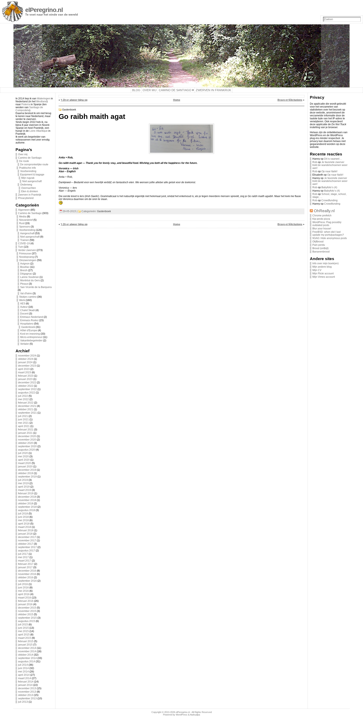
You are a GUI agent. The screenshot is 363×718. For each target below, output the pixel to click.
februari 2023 (25, 375)
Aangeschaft (27, 233)
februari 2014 (25, 681)
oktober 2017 (25, 543)
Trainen (24, 240)
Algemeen (24, 209)
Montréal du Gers (30, 280)
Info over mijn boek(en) (325, 263)
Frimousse (25, 253)
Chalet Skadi (27, 310)
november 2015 (27, 611)
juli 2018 (23, 513)
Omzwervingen (27, 260)
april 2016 (24, 594)
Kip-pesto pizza (321, 218)
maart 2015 (24, 637)
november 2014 (27, 651)
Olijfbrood (318, 241)
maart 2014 (24, 678)
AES (22, 303)
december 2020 (27, 436)
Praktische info (27, 167)
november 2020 (27, 439)
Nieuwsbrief (26, 219)
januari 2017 (25, 567)
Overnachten (28, 188)
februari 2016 (25, 601)
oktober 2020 (25, 443)
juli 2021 (23, 416)
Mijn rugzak (27, 177)
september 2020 (27, 446)
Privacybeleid (26, 198)
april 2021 (24, 426)
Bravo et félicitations (290, 100)
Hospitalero (26, 323)
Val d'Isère (26, 293)
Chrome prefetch (321, 215)
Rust (21, 223)
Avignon (25, 263)
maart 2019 (24, 490)
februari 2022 (25, 402)
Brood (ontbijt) (320, 248)
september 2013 (27, 698)
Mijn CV (316, 270)
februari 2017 (25, 564)
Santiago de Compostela (29, 109)
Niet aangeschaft (32, 181)
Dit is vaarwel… (333, 158)
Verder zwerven (27, 250)
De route (24, 161)
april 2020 (24, 459)
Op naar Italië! (329, 171)
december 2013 (27, 688)
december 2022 (27, 382)
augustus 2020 (26, 449)
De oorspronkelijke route (34, 164)
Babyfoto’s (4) (329, 187)
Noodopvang (26, 256)
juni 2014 (23, 668)
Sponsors (24, 226)
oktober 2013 (25, 695)
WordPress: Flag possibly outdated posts (326, 224)
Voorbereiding (28, 171)
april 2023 (24, 369)
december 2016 (27, 570)
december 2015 (27, 607)
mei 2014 (23, 671)
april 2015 (24, 634)
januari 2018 (25, 533)
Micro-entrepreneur (31, 337)
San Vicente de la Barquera (36, 287)
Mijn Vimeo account (323, 276)
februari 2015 (25, 641)
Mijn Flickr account (323, 273)
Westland (41, 101)
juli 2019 (23, 480)
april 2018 (24, 523)
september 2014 (27, 658)
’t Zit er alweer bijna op (74, 100)
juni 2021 (23, 419)
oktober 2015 (25, 614)
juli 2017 (23, 553)
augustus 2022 (26, 392)
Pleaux (24, 283)
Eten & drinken (29, 191)
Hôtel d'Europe (28, 330)
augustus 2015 (26, 621)
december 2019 (27, 469)
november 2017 (27, 540)
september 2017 (27, 547)
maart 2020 (24, 463)
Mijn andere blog (322, 266)
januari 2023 (25, 379)
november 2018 (27, 500)
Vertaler (24, 343)
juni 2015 (23, 627)
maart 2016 (24, 597)
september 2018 (27, 506)
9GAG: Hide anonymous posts (329, 238)
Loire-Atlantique (38, 130)
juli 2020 (23, 453)
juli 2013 (23, 701)
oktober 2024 (25, 359)
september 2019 (27, 476)
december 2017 (27, 537)
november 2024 (27, 355)
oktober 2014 (25, 654)
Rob (314, 162)
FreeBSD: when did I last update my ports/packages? (328, 233)
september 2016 (27, 580)
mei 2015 (23, 631)
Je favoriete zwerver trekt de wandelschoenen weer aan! (329, 165)
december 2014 (27, 648)
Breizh (24, 270)
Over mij (23, 154)
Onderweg (26, 184)
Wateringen (43, 98)
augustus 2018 (26, 510)
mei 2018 (23, 520)
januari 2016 (25, 604)
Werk (22, 300)
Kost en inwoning (30, 333)
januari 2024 (25, 362)
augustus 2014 (26, 661)
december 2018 (27, 496)
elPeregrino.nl (44, 10)
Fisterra (25, 104)
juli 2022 (23, 396)
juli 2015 (23, 624)
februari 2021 (25, 429)
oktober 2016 (25, 577)
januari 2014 (25, 685)
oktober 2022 (25, 385)
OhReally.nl (324, 211)
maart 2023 (24, 372)
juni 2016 (23, 587)
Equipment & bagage (32, 174)
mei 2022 (23, 399)
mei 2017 (23, 557)
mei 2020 (23, 456)
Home (176, 100)
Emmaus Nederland (31, 317)
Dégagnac (26, 273)
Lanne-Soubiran (29, 277)
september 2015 (27, 617)
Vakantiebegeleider (31, 340)
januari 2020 (25, 466)
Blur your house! (321, 228)
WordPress (181, 714)
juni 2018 (23, 516)
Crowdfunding (329, 200)
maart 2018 (24, 527)
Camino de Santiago (30, 157)
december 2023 (27, 365)
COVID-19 (24, 243)
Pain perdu (318, 244)
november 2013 (27, 691)
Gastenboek (28, 327)
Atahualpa (195, 714)
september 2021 (27, 412)
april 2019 (24, 486)
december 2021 (27, 406)
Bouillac (24, 267)
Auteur (24, 306)
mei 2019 (23, 483)
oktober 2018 (25, 503)
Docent (24, 313)
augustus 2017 (26, 550)
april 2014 (24, 674)
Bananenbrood (321, 251)
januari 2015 (25, 644)
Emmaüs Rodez (29, 320)
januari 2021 (25, 432)
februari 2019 (25, 493)
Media (22, 216)
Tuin (20, 246)
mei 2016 (23, 590)
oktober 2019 (25, 473)
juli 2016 (23, 584)
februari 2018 (25, 530)
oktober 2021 (25, 409)
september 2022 (27, 389)
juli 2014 (23, 664)
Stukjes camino (28, 296)
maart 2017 (24, 560)
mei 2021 (23, 422)
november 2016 (27, 574)
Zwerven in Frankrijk (29, 194)
